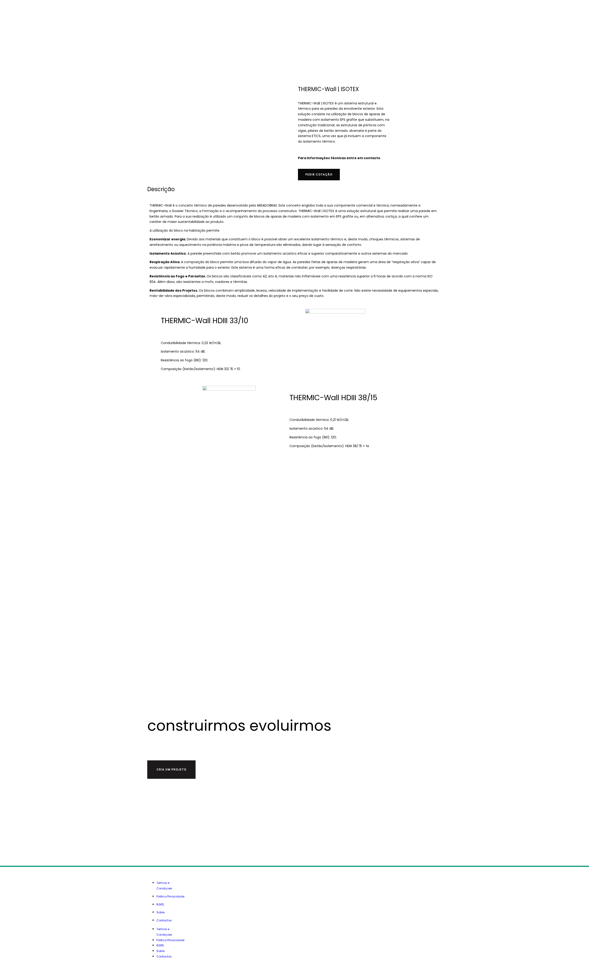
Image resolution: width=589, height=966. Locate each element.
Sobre (160, 912)
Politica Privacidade (170, 896)
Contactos (164, 920)
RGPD (160, 904)
